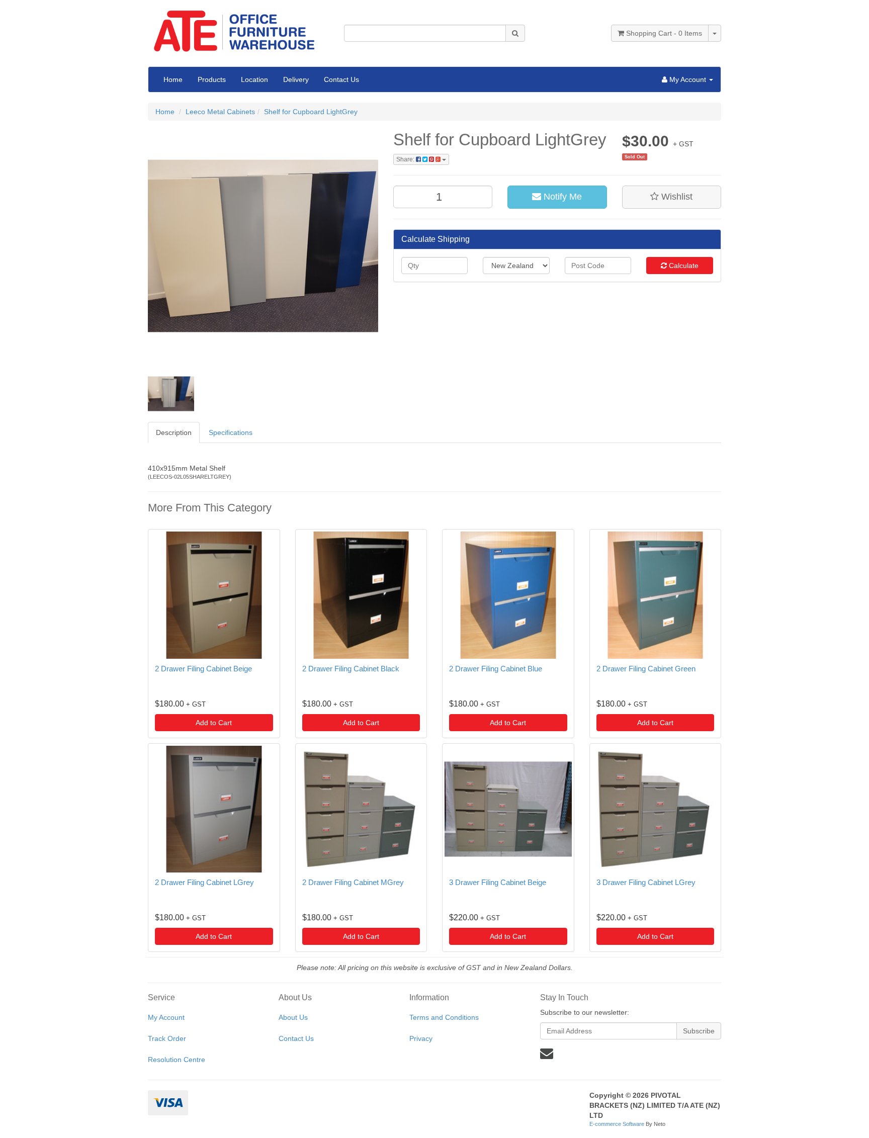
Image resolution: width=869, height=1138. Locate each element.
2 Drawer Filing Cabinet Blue (495, 668)
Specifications (230, 432)
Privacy (420, 1038)
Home (173, 79)
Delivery (296, 79)
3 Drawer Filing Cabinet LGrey (646, 882)
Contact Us (341, 79)
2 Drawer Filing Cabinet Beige (203, 668)
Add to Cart (214, 723)
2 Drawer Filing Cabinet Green (646, 668)
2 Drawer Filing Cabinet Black (350, 668)
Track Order (167, 1038)
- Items (664, 33)
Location (254, 79)
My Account (166, 1017)
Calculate (683, 265)
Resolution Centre (176, 1060)
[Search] (515, 33)
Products (212, 79)
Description (174, 432)
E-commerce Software (616, 1124)
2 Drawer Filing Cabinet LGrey (204, 882)
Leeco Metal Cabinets (220, 112)
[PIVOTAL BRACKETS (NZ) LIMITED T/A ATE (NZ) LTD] (238, 28)
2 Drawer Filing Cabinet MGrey (353, 882)
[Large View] (171, 394)
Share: (406, 159)
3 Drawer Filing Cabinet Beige (497, 882)
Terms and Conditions (444, 1017)
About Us (293, 1017)
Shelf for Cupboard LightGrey (311, 112)
